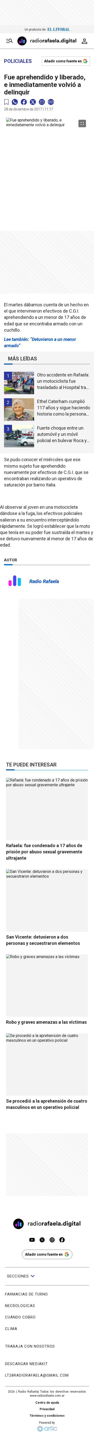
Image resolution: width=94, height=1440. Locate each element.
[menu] (9, 41)
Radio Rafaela (44, 581)
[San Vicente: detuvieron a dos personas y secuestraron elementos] (47, 900)
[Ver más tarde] (6, 102)
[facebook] (24, 102)
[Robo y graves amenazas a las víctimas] (47, 985)
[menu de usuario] (84, 41)
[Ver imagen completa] (82, 123)
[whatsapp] (15, 102)
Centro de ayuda (47, 1402)
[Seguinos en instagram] (52, 1240)
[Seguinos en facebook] (62, 1240)
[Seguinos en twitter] (42, 1240)
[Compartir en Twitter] (33, 102)
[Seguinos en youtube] (32, 1240)
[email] (42, 102)
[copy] (51, 102)
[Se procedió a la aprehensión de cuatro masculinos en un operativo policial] (47, 1064)
